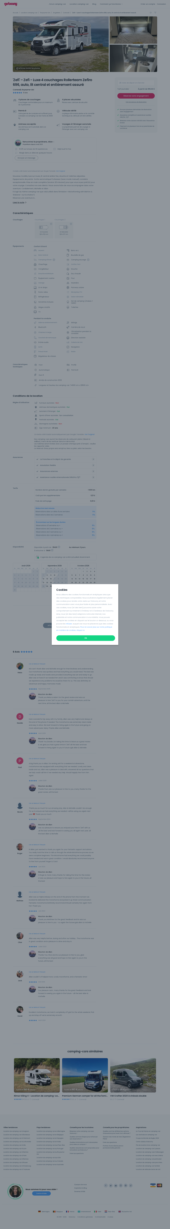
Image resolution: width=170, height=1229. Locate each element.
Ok (85, 638)
